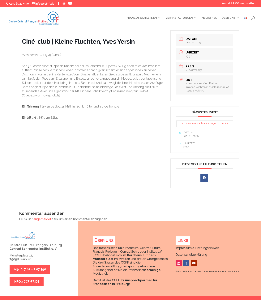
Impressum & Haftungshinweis (197, 248)
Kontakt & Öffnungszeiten (238, 3)
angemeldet (42, 219)
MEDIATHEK (209, 17)
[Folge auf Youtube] (194, 263)
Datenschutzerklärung (191, 254)
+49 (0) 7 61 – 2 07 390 (30, 269)
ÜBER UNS (228, 17)
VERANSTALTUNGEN (179, 17)
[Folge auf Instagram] (179, 263)
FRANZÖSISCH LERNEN (142, 17)
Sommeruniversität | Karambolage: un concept (205, 123)
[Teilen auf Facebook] (204, 178)
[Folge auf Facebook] (186, 263)
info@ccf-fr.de (27, 281)
